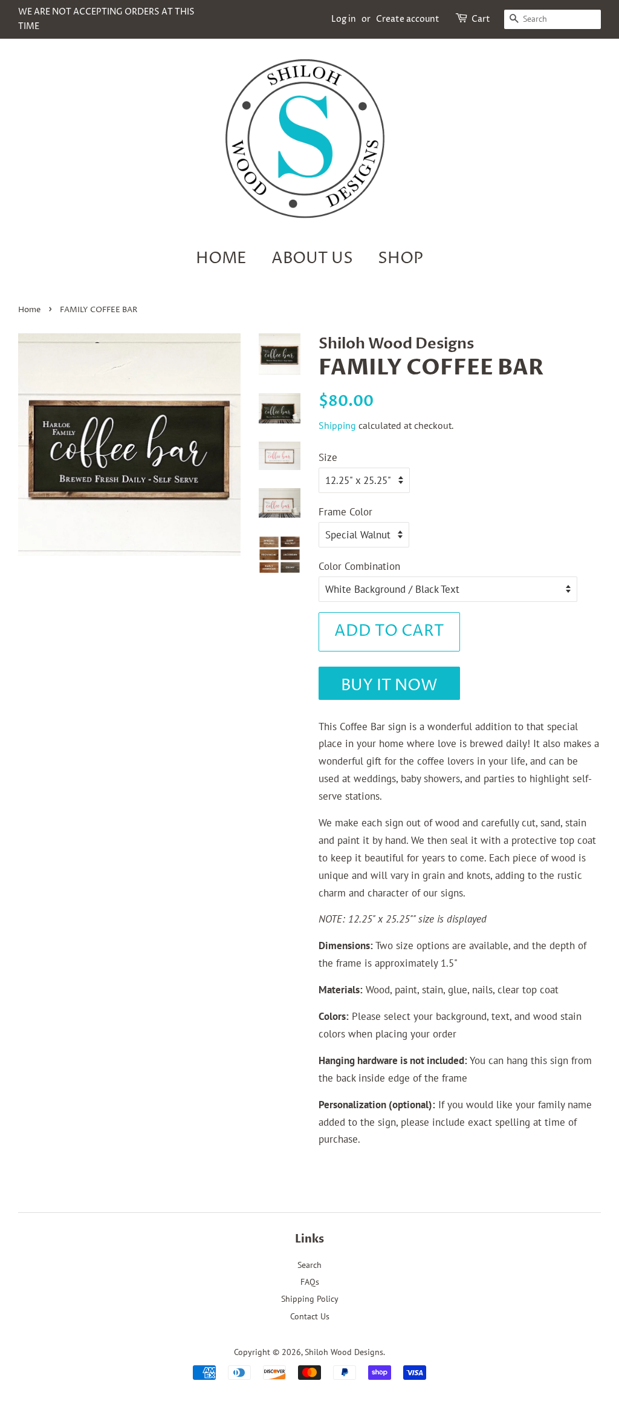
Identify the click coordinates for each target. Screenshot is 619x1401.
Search (309, 1264)
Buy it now (389, 685)
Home (221, 258)
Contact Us (309, 1316)
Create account (407, 19)
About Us (312, 258)
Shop (400, 258)
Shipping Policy (310, 1298)
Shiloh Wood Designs (344, 1351)
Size (328, 457)
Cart (481, 19)
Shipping (337, 425)
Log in (343, 19)
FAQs (309, 1281)
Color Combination (359, 566)
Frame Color (345, 511)
